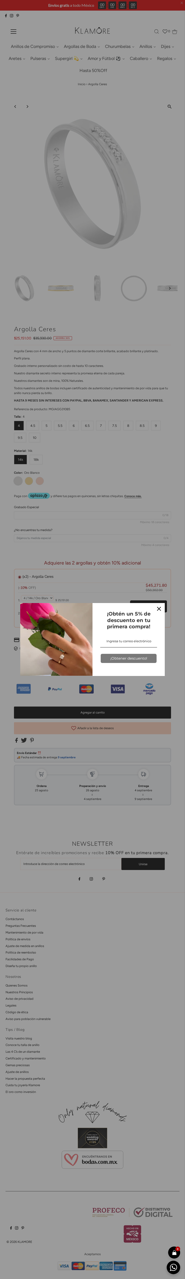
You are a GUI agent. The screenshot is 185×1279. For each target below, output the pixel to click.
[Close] (159, 609)
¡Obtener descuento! (128, 658)
